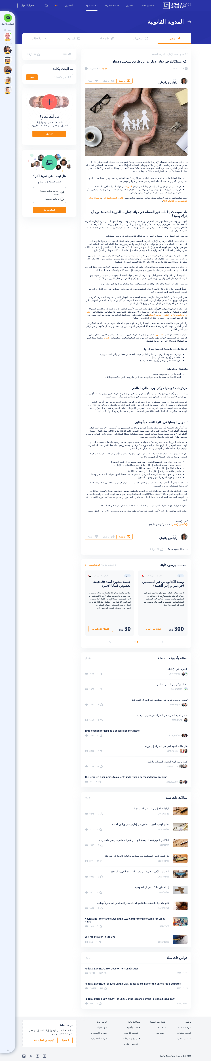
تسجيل (49, 133)
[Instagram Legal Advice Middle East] (37, 1056)
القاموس (70, 38)
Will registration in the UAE (100, 936)
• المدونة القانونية (132, 1032)
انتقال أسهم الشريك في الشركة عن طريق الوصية (162, 715)
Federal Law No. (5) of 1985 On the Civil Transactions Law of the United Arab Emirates (133, 983)
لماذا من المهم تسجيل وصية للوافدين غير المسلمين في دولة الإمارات (134, 840)
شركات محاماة (184, 1027)
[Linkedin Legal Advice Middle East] (23, 1056)
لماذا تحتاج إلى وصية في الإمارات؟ (151, 808)
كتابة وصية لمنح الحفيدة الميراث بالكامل (167, 761)
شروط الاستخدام (99, 1032)
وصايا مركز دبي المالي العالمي (172, 684)
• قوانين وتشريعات (131, 1038)
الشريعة (128, 186)
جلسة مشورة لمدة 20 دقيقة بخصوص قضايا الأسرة (112, 583)
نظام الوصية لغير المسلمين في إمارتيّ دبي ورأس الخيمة (140, 824)
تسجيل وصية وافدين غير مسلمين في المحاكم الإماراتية (160, 699)
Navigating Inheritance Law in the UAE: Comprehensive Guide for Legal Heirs (125, 920)
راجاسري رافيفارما (179, 524)
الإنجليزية (103, 68)
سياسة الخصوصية (99, 1038)
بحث (32, 77)
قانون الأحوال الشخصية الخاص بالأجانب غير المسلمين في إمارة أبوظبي (133, 903)
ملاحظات (36, 38)
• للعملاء (162, 1027)
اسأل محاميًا (49, 209)
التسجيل (65, 1040)
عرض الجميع (94, 565)
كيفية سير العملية (46, 1040)
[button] (56, 5)
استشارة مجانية (147, 5)
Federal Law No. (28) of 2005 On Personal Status (112, 968)
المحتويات (138, 38)
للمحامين (69, 5)
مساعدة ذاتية (92, 5)
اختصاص (160, 334)
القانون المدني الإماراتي (113, 197)
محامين (129, 5)
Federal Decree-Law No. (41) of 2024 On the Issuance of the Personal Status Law (130, 998)
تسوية (106, 337)
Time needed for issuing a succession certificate (112, 730)
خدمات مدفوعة (112, 5)
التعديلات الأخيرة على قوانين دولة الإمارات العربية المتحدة (140, 871)
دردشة (122, 80)
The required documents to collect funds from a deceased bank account (126, 777)
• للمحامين (161, 1032)
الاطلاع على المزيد (154, 629)
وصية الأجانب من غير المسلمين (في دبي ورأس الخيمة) (163, 583)
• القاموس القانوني (131, 1044)
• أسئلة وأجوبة (133, 1027)
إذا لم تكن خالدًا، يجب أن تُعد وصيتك (151, 887)
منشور (171, 38)
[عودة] (187, 21)
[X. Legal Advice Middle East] (30, 1056)
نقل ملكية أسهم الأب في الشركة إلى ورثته (166, 746)
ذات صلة (104, 38)
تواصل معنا (102, 1021)
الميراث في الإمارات (177, 669)
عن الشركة (102, 1027)
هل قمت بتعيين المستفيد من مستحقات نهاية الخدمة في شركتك (137, 855)
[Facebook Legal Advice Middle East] (44, 1056)
